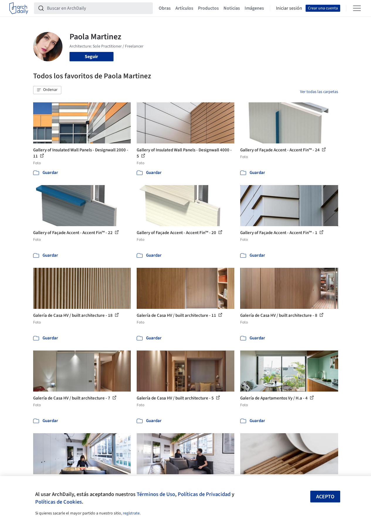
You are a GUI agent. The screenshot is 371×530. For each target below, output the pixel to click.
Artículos (184, 8)
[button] (47, 90)
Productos (208, 8)
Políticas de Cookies (58, 502)
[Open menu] (357, 8)
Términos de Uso (156, 494)
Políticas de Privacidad (204, 494)
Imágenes (254, 8)
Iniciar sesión (289, 8)
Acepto (325, 496)
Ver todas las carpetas (319, 92)
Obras (165, 8)
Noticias (231, 8)
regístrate (131, 513)
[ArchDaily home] (18, 8)
